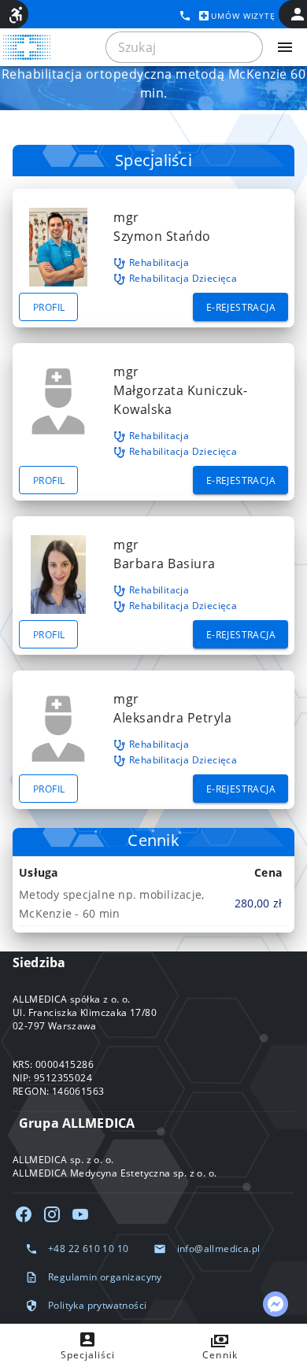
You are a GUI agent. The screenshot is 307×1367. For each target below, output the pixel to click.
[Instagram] (52, 1214)
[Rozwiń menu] (285, 47)
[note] (153, 903)
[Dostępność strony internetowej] (15, 15)
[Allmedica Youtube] (80, 1214)
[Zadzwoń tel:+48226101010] (185, 16)
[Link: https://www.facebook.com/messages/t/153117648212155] (275, 1304)
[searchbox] (184, 47)
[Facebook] (23, 1214)
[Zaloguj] (297, 14)
